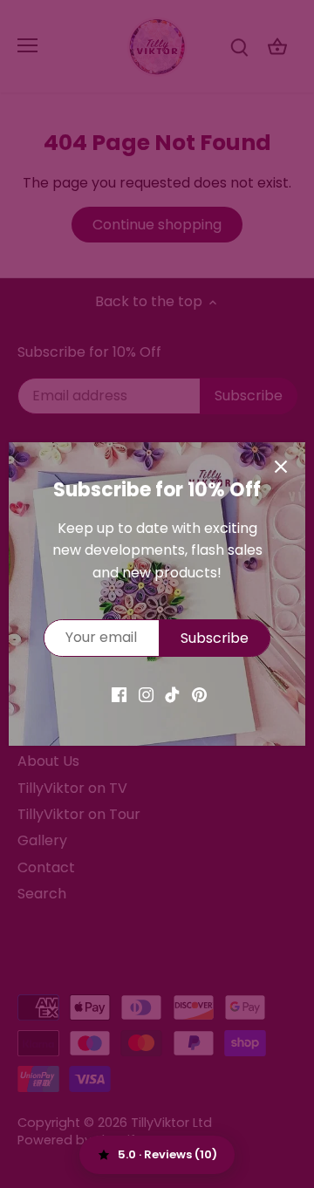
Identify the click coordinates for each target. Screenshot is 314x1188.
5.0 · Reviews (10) (167, 1154)
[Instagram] (146, 694)
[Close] (281, 466)
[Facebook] (119, 694)
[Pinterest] (199, 694)
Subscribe (215, 638)
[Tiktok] (172, 694)
